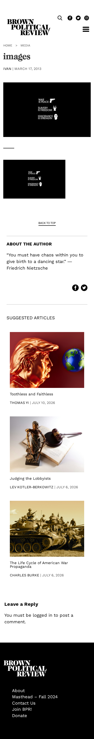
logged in (42, 615)
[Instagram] (85, 18)
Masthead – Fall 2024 (35, 696)
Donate (19, 715)
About (18, 690)
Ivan (7, 69)
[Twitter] (78, 18)
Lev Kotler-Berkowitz (31, 487)
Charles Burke (24, 575)
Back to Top (47, 223)
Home (7, 45)
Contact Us (24, 703)
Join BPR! (22, 709)
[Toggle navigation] (83, 32)
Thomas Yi (19, 403)
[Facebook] (69, 18)
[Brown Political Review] (28, 21)
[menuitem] (51, 690)
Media (25, 45)
